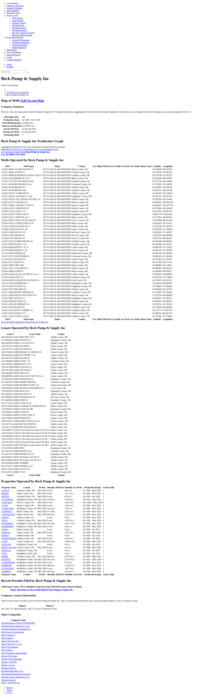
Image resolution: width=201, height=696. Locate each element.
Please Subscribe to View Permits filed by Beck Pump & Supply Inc (42, 590)
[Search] (28, 72)
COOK (5, 505)
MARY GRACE (9, 547)
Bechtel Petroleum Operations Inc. (16, 629)
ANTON (5, 490)
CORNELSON (8, 514)
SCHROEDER (8, 562)
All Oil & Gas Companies (18, 92)
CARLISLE (7, 502)
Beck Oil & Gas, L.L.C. (12, 644)
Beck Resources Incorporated (14, 653)
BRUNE (5, 496)
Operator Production (21, 40)
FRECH (5, 517)
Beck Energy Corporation (13, 632)
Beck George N (8, 635)
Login (9, 64)
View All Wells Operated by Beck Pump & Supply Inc (24, 322)
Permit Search (18, 25)
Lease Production (19, 45)
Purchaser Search (19, 30)
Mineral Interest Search (22, 35)
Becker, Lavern (8, 665)
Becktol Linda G (9, 680)
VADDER (6, 571)
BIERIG (5, 493)
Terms (9, 690)
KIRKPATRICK (9, 538)
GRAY (5, 520)
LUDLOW (6, 544)
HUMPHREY (8, 526)
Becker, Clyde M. (9, 662)
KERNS (5, 535)
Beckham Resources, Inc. (13, 671)
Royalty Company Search (23, 33)
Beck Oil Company (10, 647)
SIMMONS (7, 565)
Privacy (10, 687)
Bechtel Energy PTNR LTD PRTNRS (18, 623)
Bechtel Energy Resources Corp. (16, 626)
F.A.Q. (10, 692)
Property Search (19, 23)
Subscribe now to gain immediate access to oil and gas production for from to (29, 151)
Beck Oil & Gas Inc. (10, 641)
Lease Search (18, 20)
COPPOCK (7, 511)
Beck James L (8, 638)
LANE (5, 541)
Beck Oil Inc (7, 650)
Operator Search (19, 28)
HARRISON (7, 523)
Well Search (17, 18)
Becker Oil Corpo (9, 656)
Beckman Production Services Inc (16, 674)
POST (4, 553)
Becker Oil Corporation (12, 659)
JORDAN (6, 532)
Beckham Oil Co (9, 668)
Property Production (20, 42)
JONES (5, 529)
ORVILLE (6, 550)
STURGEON (8, 568)
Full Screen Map (32, 100)
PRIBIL (5, 556)
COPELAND (8, 508)
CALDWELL (8, 499)
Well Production (19, 47)
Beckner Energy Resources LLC (16, 677)
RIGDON (6, 559)
